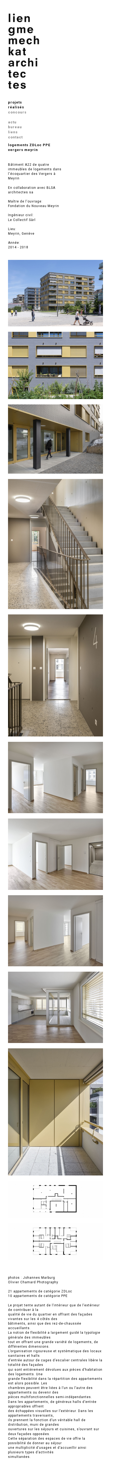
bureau (15, 127)
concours (17, 112)
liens (13, 132)
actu (12, 122)
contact (15, 137)
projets (15, 102)
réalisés (16, 107)
